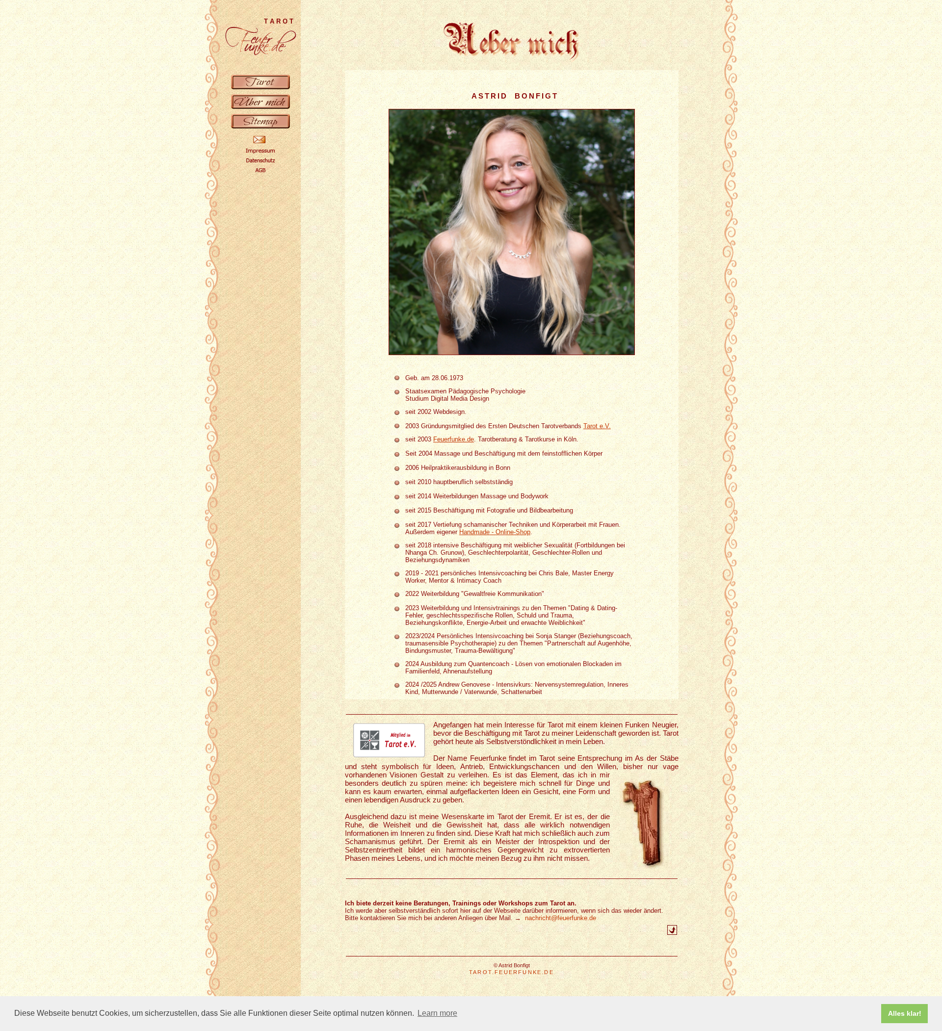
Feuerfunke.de (453, 439)
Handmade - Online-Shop (494, 532)
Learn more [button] (437, 1013)
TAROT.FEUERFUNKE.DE (511, 972)
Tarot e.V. (597, 426)
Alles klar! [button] (904, 1013)
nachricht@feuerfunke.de (558, 918)
